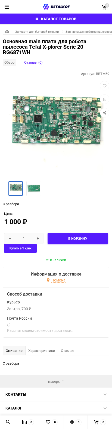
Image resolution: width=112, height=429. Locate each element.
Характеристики (41, 350)
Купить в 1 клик (20, 248)
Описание (14, 350)
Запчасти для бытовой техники (37, 32)
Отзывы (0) (33, 62)
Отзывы (67, 350)
